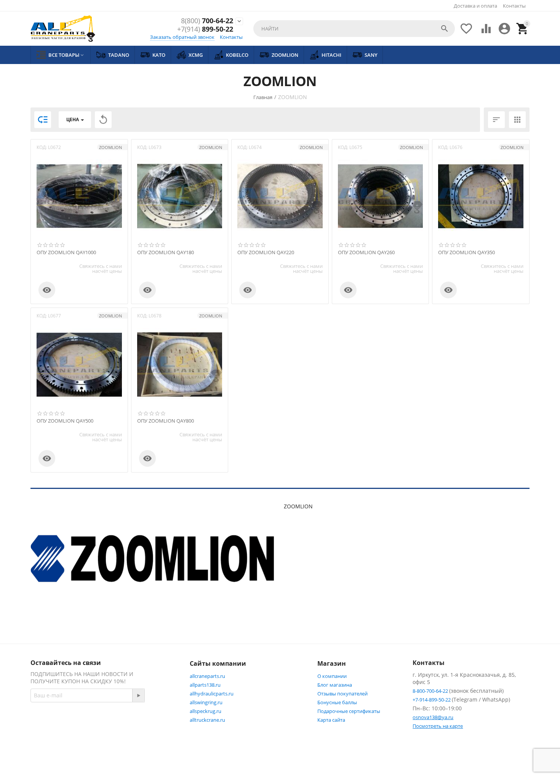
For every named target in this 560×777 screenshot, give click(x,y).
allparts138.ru (205, 684)
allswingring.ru (206, 702)
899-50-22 (205, 29)
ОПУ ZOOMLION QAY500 (65, 421)
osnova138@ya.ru (433, 717)
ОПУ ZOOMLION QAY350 (466, 253)
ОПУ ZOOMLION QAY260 (366, 253)
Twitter (55, 740)
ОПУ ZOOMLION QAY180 (165, 253)
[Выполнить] (138, 695)
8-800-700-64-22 (431, 690)
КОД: (42, 147)
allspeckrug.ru (205, 711)
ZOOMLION (110, 147)
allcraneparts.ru (207, 676)
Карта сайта (331, 719)
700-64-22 (207, 21)
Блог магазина (334, 684)
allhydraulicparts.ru (212, 693)
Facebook (139, 722)
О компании (332, 676)
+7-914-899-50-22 (432, 699)
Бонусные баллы (337, 702)
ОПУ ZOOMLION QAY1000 (66, 253)
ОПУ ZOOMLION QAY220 (265, 253)
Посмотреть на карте (438, 726)
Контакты (514, 5)
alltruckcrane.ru (207, 719)
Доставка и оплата (475, 5)
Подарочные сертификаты (348, 711)
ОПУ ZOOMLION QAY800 (165, 421)
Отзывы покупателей (342, 693)
